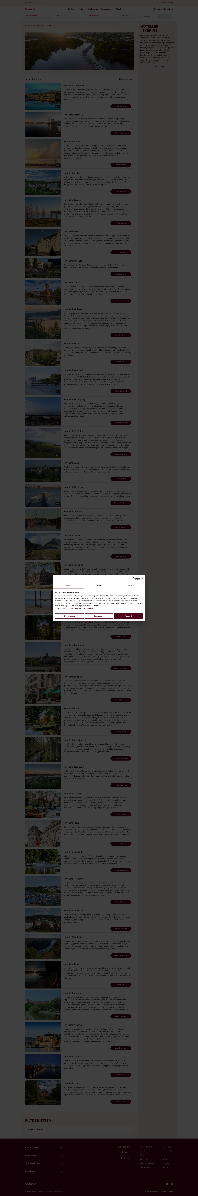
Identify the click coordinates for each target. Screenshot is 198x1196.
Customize (98, 616)
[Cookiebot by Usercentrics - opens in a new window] (134, 578)
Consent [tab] (68, 586)
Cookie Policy (73, 608)
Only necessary (69, 616)
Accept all (128, 616)
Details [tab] (99, 586)
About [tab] (130, 586)
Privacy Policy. (87, 608)
